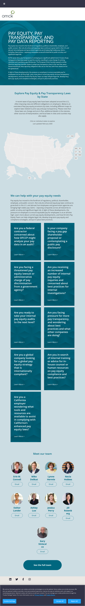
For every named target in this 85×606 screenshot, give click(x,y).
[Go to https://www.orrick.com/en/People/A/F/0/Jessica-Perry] (51, 499)
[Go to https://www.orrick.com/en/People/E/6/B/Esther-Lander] (17, 499)
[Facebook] (23, 579)
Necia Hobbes (68, 478)
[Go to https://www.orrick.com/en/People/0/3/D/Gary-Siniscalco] (42, 532)
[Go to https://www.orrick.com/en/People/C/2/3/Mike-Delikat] (34, 468)
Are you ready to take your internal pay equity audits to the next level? (25, 317)
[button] (17, 484)
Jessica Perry (51, 509)
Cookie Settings (9, 601)
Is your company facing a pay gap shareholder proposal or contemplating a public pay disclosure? (57, 237)
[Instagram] (29, 579)
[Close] (81, 588)
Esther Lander (17, 509)
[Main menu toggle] (4, 4)
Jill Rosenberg (68, 510)
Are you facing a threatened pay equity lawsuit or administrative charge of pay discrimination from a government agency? (25, 278)
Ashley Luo (34, 509)
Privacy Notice (39, 595)
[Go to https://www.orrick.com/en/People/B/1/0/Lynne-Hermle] (51, 468)
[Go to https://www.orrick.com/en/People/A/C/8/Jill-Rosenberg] (68, 499)
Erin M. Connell (17, 478)
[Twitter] (17, 579)
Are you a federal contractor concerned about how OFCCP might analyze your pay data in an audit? (25, 236)
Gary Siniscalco (42, 544)
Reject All (74, 601)
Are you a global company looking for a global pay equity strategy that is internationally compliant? (24, 364)
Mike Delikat (34, 478)
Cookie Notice (50, 595)
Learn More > (19, 254)
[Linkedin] (10, 579)
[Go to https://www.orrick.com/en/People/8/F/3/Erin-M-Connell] (17, 468)
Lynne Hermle (51, 478)
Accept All (59, 601)
